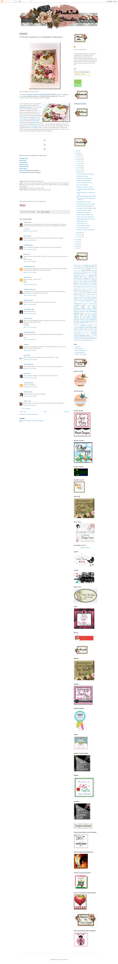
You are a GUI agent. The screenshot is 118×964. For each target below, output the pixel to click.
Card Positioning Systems (89, 268)
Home (45, 411)
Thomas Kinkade (85, 333)
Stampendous (85, 324)
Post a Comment (26, 408)
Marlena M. (26, 392)
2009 (76, 244)
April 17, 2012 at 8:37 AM (30, 261)
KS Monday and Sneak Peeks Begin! (86, 204)
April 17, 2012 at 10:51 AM (30, 284)
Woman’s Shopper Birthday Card (85, 214)
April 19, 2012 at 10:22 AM (30, 387)
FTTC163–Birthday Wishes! (83, 225)
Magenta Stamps (91, 295)
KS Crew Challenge (85, 292)
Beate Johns (23, 160)
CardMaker (76, 270)
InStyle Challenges (87, 287)
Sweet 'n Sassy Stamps (86, 327)
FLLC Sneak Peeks (82, 281)
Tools (91, 335)
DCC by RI (82, 280)
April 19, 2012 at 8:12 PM (30, 405)
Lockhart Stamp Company (89, 294)
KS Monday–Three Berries (83, 212)
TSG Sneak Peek (86, 337)
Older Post (66, 411)
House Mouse (86, 286)
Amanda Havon (24, 158)
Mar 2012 (79, 232)
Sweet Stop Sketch (79, 329)
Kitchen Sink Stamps (80, 291)
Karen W (26, 236)
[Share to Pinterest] (48, 212)
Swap (76, 327)
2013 (76, 151)
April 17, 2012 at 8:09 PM (30, 339)
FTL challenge (93, 283)
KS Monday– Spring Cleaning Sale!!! (86, 229)
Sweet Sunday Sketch (92, 329)
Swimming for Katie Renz (81, 330)
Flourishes (94, 281)
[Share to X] (45, 212)
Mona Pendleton (24, 166)
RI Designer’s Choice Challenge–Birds (86, 208)
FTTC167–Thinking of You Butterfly (85, 174)
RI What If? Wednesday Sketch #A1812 (86, 196)
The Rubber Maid (28, 289)
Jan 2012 (79, 236)
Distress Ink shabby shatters (34, 127)
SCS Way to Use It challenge (81, 321)
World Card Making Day (86, 340)
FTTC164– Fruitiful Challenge (84, 210)
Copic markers (36, 120)
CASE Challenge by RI (85, 272)
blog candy (81, 266)
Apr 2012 (79, 172)
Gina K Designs (79, 284)
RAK (94, 305)
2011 (76, 239)
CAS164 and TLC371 (82, 223)
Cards (83, 270)
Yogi (25, 344)
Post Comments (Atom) (32, 414)
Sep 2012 (79, 161)
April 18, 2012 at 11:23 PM (30, 377)
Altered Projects (77, 265)
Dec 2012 (79, 155)
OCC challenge (86, 300)
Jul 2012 (79, 165)
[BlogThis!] (43, 212)
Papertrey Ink (79, 305)
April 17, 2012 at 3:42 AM (30, 240)
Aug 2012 (79, 163)
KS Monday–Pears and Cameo (84, 178)
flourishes (26, 318)
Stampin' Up (84, 326)
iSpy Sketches (83, 289)
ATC (75, 266)
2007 (76, 248)
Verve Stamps (87, 338)
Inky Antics (78, 287)
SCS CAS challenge (87, 309)
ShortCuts (93, 321)
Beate (25, 254)
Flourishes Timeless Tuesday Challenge (37, 94)
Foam (42, 124)
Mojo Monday (88, 299)
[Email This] (41, 212)
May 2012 (79, 170)
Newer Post (23, 411)
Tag (89, 330)
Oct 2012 (79, 159)
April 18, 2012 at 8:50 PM (30, 368)
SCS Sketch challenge (90, 318)
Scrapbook (78, 309)
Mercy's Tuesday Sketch (85, 297)
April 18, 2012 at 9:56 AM (30, 350)
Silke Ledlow (23, 168)
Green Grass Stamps (89, 284)
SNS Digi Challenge (79, 322)
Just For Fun (92, 289)
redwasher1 (27, 300)
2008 (76, 246)
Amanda (58, 94)
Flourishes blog (24, 98)
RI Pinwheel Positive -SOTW (84, 201)
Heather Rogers (28, 332)
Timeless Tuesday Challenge (85, 334)
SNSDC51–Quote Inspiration (84, 180)
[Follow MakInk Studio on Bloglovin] (80, 104)
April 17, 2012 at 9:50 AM (30, 272)
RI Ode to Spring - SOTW (83, 227)
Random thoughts (79, 306)
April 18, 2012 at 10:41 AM (30, 359)
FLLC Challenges (92, 280)
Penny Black (88, 305)
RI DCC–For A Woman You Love (85, 182)
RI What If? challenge (91, 308)
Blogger (66, 959)
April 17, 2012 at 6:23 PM (30, 313)
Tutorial (95, 337)
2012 (76, 153)
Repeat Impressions (80, 352)
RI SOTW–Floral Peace (82, 176)
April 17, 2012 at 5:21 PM (30, 295)
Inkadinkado (94, 286)
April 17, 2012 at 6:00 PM (30, 304)
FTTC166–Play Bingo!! (82, 185)
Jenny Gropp (27, 382)
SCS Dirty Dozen (88, 313)
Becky (25, 373)
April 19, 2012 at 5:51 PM (30, 396)
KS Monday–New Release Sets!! (85, 187)
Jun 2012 (79, 168)
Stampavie (76, 324)
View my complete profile (80, 49)
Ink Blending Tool (33, 124)
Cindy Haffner (23, 162)
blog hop (88, 266)
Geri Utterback (24, 172)
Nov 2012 (79, 157)
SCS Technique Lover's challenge (85, 319)
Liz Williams (27, 245)
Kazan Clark (23, 170)
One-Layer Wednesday (85, 302)
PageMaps (85, 303)
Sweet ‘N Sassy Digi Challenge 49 (85, 206)
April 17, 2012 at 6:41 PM (30, 327)
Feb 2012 (79, 234)
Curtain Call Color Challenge (81, 278)
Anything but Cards (89, 265)
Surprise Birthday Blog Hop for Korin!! (86, 219)
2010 (76, 241)
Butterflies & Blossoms (26, 107)
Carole (25, 355)
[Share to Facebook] (46, 212)
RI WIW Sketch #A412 (82, 221)
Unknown (26, 277)
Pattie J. (26, 401)
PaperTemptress (93, 303)
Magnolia (76, 297)
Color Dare (88, 273)
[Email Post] (38, 211)
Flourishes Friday (81, 283)
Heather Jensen (24, 164)
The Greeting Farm (84, 332)
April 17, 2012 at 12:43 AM (30, 231)
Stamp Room (92, 322)
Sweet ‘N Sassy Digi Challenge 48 (85, 217)
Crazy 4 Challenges (88, 276)
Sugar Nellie (94, 325)
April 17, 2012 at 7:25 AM (30, 249)
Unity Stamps (78, 338)
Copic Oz (85, 275)
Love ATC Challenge (79, 295)
